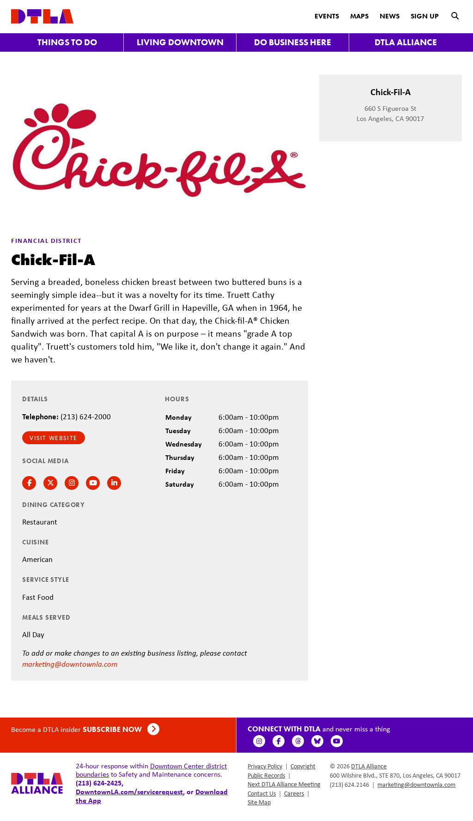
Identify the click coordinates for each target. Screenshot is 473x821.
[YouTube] (337, 741)
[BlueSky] (317, 741)
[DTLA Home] (42, 15)
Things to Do (67, 42)
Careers (294, 793)
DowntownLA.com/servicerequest (129, 791)
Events (327, 16)
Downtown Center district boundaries (151, 770)
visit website (54, 438)
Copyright (303, 766)
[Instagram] (259, 741)
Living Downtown (180, 42)
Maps (359, 16)
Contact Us (262, 793)
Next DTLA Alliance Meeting (284, 784)
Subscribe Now (113, 729)
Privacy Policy (265, 766)
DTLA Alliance (406, 42)
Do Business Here (292, 42)
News (390, 16)
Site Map (259, 802)
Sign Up (425, 16)
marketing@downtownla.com (69, 664)
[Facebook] (279, 741)
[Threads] (298, 741)
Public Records (266, 775)
